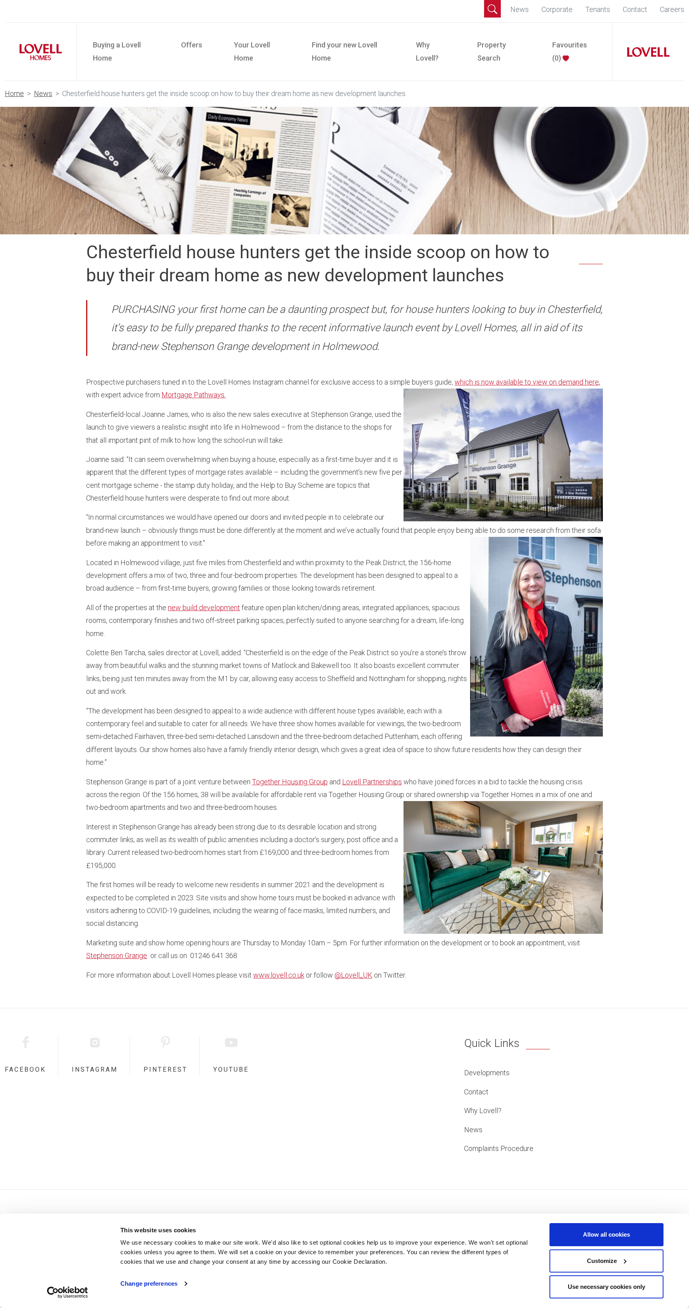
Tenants (597, 9)
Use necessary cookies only (606, 1286)
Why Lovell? (427, 51)
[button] (492, 9)
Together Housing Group (290, 782)
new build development (204, 607)
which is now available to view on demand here (527, 382)
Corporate (557, 9)
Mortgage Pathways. (193, 395)
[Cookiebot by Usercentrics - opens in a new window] (67, 1292)
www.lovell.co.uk (278, 975)
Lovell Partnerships (372, 782)
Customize (602, 1260)
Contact (635, 9)
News (519, 9)
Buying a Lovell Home (117, 51)
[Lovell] (645, 52)
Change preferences (148, 1283)
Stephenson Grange (116, 955)
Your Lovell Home (252, 51)
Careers (672, 9)
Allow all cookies (606, 1234)
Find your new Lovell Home (344, 51)
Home (14, 93)
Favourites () (569, 51)
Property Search (491, 51)
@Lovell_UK (353, 975)
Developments (487, 1072)
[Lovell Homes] (37, 52)
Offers (191, 45)
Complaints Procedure (498, 1148)
